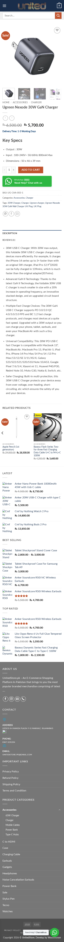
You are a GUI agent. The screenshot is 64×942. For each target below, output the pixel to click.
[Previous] (8, 56)
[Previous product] (11, 118)
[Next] (56, 56)
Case (5, 848)
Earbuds (7, 860)
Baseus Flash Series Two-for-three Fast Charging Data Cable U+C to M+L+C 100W (47, 451)
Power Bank (12, 830)
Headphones (9, 873)
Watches (7, 911)
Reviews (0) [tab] (8, 240)
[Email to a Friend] (17, 213)
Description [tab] (9, 233)
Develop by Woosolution (48, 937)
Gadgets (7, 867)
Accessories (20, 102)
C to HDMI (8, 841)
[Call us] (23, 699)
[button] (4, 6)
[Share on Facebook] (11, 213)
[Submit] (58, 15)
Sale (4, 892)
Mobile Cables (13, 825)
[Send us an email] (17, 699)
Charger (36, 102)
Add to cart (30, 170)
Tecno (5, 905)
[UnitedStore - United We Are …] (32, 6)
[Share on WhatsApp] (5, 213)
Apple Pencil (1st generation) (10, 448)
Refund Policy (10, 778)
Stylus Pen (8, 898)
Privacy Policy (10, 771)
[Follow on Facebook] (5, 699)
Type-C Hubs (12, 834)
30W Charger (14, 203)
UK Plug (37, 206)
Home (6, 102)
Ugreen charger (37, 203)
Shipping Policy (11, 784)
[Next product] (5, 118)
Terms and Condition (14, 790)
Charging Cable (11, 854)
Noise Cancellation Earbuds (18, 879)
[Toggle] (60, 810)
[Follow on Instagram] (11, 699)
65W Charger (12, 815)
